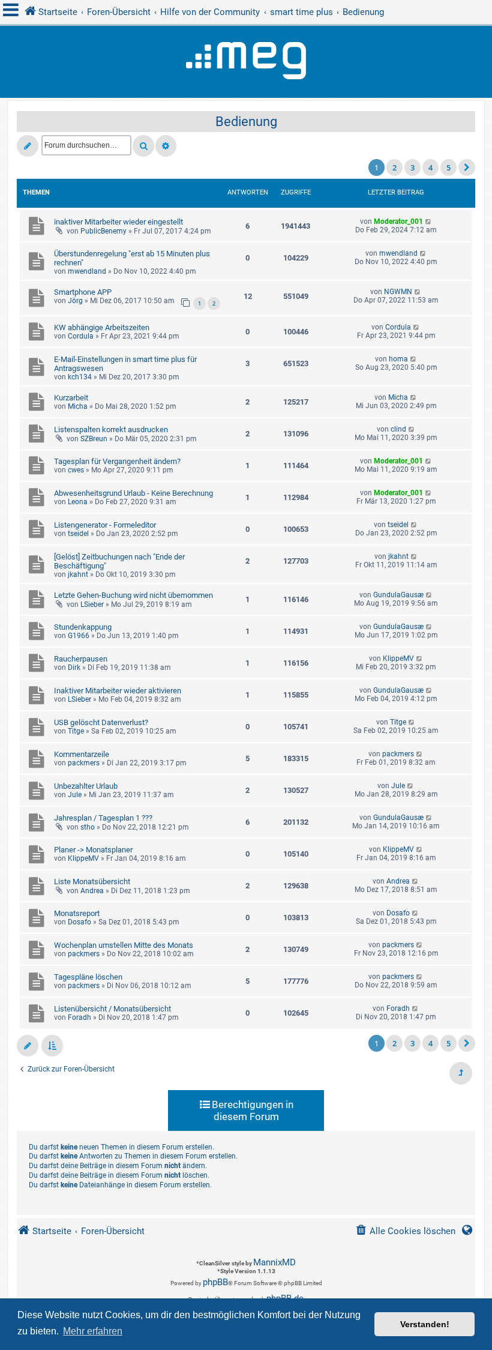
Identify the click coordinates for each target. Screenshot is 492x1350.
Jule (75, 795)
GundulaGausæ (398, 595)
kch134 (80, 377)
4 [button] (430, 167)
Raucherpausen (80, 658)
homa (398, 359)
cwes (76, 470)
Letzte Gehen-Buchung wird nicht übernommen (133, 595)
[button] (466, 167)
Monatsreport (77, 913)
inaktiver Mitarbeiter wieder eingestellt (118, 221)
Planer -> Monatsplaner (93, 849)
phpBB (215, 1282)
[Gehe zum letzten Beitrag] (429, 221)
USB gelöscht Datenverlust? (101, 722)
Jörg (75, 301)
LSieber (92, 604)
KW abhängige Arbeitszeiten (101, 327)
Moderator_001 (398, 221)
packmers (84, 763)
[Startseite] (246, 62)
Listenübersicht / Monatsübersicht (112, 1008)
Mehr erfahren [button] (92, 1331)
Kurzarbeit (71, 397)
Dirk (74, 667)
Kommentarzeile (81, 754)
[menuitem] (405, 1231)
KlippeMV (398, 658)
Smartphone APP (83, 292)
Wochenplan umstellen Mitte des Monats (123, 945)
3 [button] (412, 167)
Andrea (92, 891)
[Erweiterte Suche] (165, 146)
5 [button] (448, 167)
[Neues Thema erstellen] (27, 146)
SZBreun (93, 439)
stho (87, 827)
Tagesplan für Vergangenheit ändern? (117, 461)
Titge (76, 731)
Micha (78, 406)
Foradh (79, 1017)
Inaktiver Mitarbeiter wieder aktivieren (117, 690)
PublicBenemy (103, 231)
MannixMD (274, 1262)
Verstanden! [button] (424, 1324)
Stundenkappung (83, 626)
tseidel (78, 533)
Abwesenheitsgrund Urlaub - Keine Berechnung (133, 493)
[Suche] (143, 146)
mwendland (87, 271)
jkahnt (78, 574)
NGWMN (398, 292)
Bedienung (246, 121)
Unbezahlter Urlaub (86, 786)
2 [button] (394, 167)
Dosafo (79, 922)
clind (398, 429)
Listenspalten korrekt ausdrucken (111, 429)
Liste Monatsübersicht (92, 881)
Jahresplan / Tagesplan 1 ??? (103, 817)
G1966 (78, 635)
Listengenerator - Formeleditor (105, 524)
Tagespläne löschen (88, 976)
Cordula (81, 336)
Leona (78, 502)
